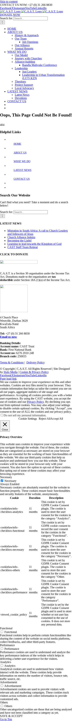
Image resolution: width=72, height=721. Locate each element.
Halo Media (11, 372)
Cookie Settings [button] (27, 418)
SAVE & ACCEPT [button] (11, 716)
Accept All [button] (56, 418)
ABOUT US (20, 152)
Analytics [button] (5, 662)
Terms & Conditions (12, 362)
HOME (17, 144)
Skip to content (9, 1)
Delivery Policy (35, 362)
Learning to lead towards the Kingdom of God (34, 243)
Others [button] (4, 702)
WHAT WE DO (22, 161)
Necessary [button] (6, 477)
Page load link (8, 378)
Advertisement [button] (8, 682)
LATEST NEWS (22, 170)
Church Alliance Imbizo (21, 237)
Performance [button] (7, 645)
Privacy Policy (35, 401)
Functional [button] (6, 628)
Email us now (8, 336)
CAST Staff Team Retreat (22, 247)
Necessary (10, 480)
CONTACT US (22, 179)
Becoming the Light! (19, 240)
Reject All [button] (44, 418)
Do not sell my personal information (25, 415)
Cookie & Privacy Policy (34, 372)
